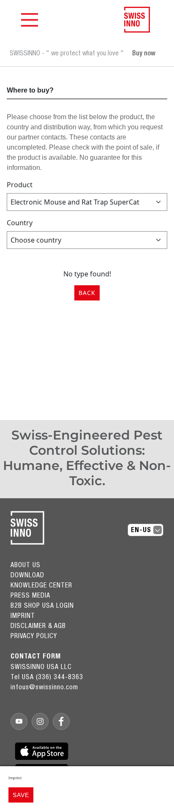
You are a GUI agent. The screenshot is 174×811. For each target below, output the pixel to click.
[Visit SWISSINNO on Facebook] (61, 721)
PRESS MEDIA (30, 595)
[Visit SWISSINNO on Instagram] (40, 721)
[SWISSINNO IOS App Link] (41, 751)
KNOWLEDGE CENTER (41, 585)
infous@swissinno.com (44, 687)
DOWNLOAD (27, 575)
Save (21, 795)
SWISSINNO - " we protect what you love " (67, 53)
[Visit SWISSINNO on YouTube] (19, 721)
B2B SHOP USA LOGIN (42, 605)
